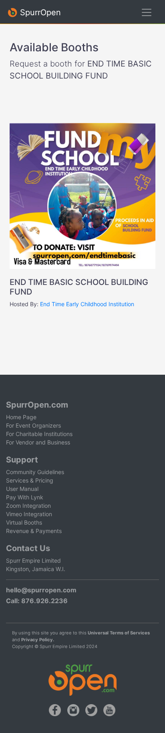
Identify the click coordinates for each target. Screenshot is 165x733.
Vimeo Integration (29, 514)
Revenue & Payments (34, 530)
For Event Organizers (33, 425)
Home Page (21, 417)
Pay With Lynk (24, 497)
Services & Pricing (29, 480)
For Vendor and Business (38, 442)
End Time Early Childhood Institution (87, 304)
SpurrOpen (39, 12)
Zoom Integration (28, 505)
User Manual (22, 488)
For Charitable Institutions (39, 433)
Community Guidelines (35, 471)
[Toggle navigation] (146, 12)
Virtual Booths (24, 522)
